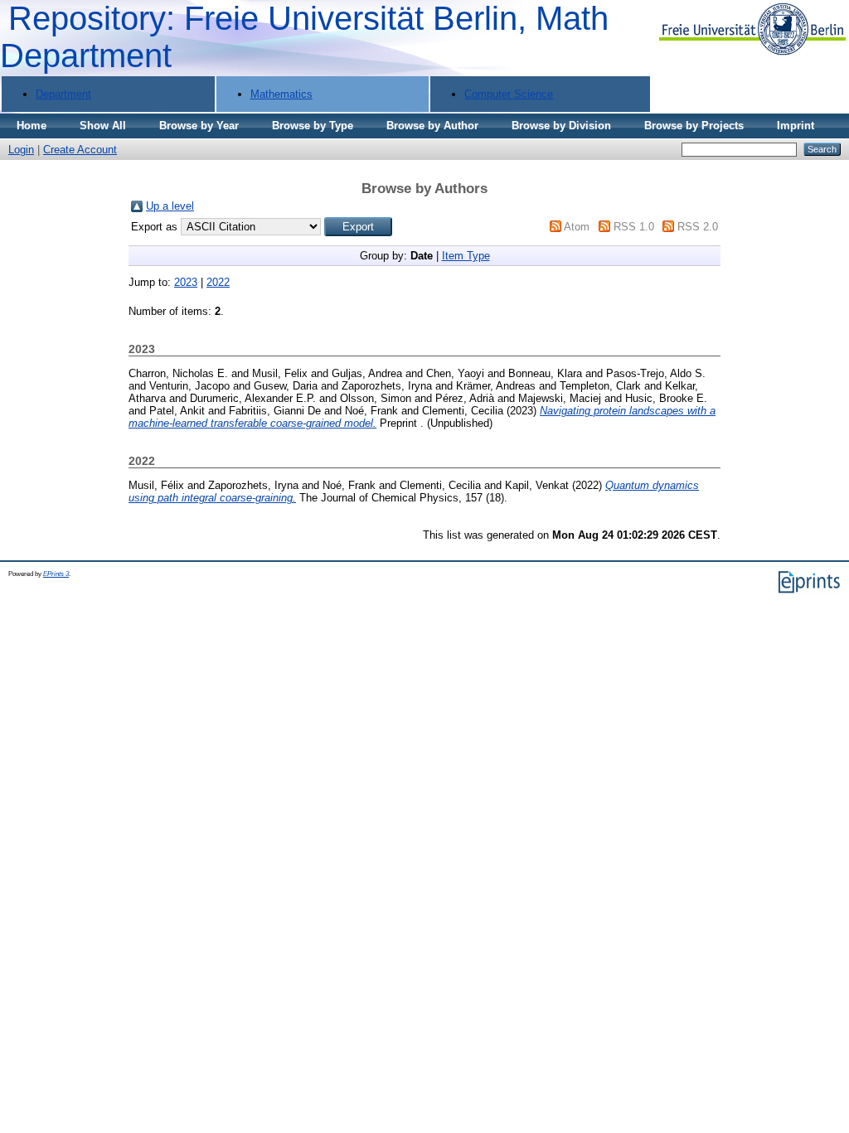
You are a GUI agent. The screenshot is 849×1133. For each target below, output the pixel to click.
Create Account (80, 149)
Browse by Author (432, 125)
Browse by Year (199, 125)
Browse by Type (312, 125)
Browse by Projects (694, 125)
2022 (218, 282)
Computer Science (508, 94)
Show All (103, 125)
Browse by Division (561, 125)
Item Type (466, 255)
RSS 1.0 (634, 226)
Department (63, 94)
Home (31, 125)
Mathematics (281, 94)
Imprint (795, 125)
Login (21, 149)
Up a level (170, 206)
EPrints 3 (56, 574)
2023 (185, 282)
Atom (576, 226)
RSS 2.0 (697, 226)
